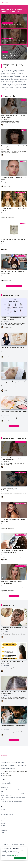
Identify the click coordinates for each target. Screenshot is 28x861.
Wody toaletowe (4, 830)
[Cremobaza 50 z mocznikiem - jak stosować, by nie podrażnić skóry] (14, 52)
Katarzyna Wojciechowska (9, 356)
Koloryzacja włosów (5, 835)
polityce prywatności (14, 855)
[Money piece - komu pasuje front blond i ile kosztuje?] (14, 36)
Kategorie (4, 818)
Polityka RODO (6, 844)
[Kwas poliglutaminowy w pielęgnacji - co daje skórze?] (14, 168)
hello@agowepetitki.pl (7, 775)
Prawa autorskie (10, 841)
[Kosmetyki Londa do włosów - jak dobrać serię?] (14, 230)
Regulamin (3, 841)
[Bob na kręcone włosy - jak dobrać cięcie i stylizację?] (14, 136)
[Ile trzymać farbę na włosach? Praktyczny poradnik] (14, 478)
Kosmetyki (3, 820)
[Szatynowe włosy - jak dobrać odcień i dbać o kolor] (14, 510)
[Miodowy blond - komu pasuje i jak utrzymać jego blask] (14, 448)
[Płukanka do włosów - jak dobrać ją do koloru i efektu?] (14, 715)
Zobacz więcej (14, 425)
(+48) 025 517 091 (6, 773)
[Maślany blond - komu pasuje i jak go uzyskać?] (14, 21)
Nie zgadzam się (8, 857)
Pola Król (5, 390)
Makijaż (2, 827)
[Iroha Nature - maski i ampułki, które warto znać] (14, 339)
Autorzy (3, 807)
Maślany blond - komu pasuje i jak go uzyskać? (12, 24)
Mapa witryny (22, 844)
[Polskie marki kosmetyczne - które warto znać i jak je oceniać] (14, 402)
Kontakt (25, 841)
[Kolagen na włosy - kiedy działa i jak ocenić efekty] (14, 651)
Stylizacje (3, 823)
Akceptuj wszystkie (20, 857)
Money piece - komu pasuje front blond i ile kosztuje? (13, 40)
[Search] (25, 2)
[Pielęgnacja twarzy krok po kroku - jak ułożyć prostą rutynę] (14, 307)
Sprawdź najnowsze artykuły (14, 285)
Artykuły (3, 779)
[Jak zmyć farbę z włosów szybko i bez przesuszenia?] (14, 262)
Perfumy (3, 825)
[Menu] (23, 2)
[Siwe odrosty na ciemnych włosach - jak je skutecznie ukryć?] (14, 683)
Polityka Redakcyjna (14, 844)
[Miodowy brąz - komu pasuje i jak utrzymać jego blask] (14, 572)
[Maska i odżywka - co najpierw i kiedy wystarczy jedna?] (14, 106)
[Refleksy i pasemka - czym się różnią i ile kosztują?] (14, 199)
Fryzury (2, 832)
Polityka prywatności (18, 841)
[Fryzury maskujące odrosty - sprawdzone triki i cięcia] (14, 617)
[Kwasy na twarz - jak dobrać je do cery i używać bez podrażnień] (14, 370)
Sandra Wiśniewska (8, 327)
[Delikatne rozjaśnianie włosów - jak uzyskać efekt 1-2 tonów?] (14, 541)
